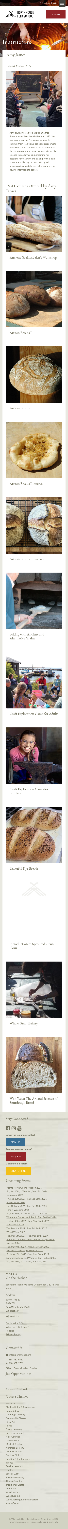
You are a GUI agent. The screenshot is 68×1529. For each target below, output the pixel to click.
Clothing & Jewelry (15, 1414)
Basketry (10, 1403)
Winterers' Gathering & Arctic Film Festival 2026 (31, 1217)
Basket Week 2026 (15, 1202)
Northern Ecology (15, 1447)
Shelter (9, 1470)
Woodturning (13, 1495)
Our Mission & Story (16, 1323)
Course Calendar (18, 1389)
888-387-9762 (15, 1359)
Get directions (12, 1310)
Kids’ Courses (13, 1436)
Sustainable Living (15, 1477)
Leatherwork (12, 1440)
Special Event (12, 1473)
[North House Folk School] (19, 14)
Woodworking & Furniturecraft (22, 1499)
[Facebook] (8, 1128)
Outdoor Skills (13, 1455)
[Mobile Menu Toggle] (62, 3)
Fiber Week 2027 (15, 1224)
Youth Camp (12, 1503)
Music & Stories (14, 1444)
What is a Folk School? (17, 1327)
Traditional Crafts (15, 1484)
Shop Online (18, 1170)
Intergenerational (15, 1433)
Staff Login (53, 1522)
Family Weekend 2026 (17, 1209)
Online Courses (14, 1451)
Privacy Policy (13, 1334)
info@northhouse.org (19, 1354)
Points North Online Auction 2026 (24, 1187)
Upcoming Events (18, 1180)
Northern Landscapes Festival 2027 (24, 1250)
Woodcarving (13, 1492)
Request (16, 1156)
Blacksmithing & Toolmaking (20, 1407)
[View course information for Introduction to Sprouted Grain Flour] (34, 889)
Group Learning (14, 1429)
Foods (9, 1425)
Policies (10, 1330)
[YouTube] (19, 1128)
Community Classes (16, 1418)
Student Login (49, 3)
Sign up (15, 1142)
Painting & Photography (18, 1459)
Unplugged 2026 (14, 1195)
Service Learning (14, 1466)
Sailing (9, 1462)
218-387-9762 (15, 1363)
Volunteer (11, 1488)
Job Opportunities (18, 1373)
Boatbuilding (12, 1410)
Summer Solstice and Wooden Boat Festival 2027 (31, 1257)
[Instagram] (14, 1128)
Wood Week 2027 (15, 1231)
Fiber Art (10, 1422)
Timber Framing (14, 1481)
